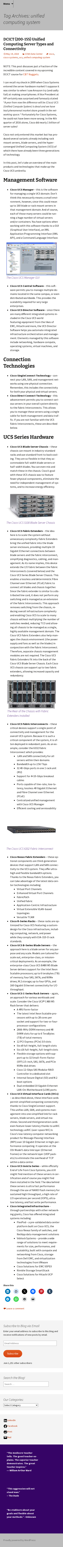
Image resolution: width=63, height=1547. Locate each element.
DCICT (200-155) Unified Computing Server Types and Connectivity (28, 44)
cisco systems (10, 57)
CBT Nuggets (30, 74)
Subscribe (12, 1353)
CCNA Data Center (34, 53)
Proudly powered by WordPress (19, 1540)
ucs (21, 57)
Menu (6, 3)
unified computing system (37, 57)
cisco (51, 53)
